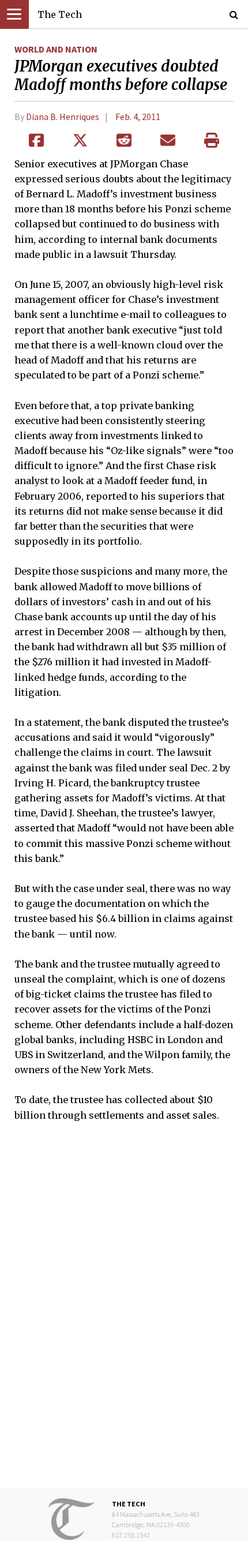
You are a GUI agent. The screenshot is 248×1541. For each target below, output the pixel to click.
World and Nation (55, 49)
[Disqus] (124, 1313)
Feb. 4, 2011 (137, 116)
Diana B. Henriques (62, 116)
